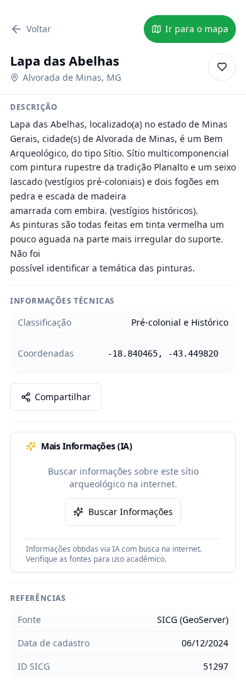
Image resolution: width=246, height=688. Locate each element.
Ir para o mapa (196, 29)
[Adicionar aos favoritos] (222, 67)
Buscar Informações (130, 512)
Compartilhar (63, 397)
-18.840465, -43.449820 (162, 353)
